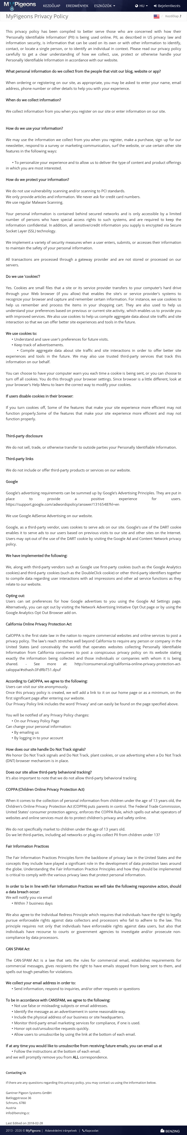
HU (142, 5)
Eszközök (103, 5)
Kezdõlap (51, 5)
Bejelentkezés (169, 5)
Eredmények (77, 5)
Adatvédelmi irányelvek (61, 1130)
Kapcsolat (91, 1130)
